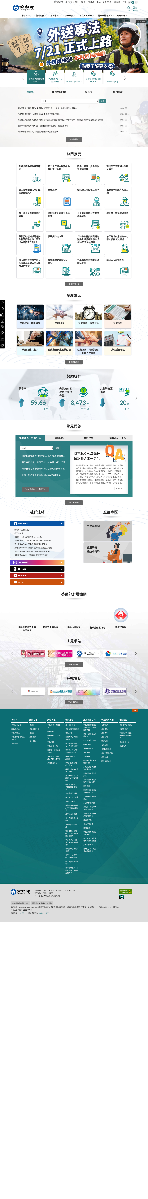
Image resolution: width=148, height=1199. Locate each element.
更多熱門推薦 (74, 284)
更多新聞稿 (74, 139)
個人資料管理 (88, 824)
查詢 (129, 10)
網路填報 (104, 757)
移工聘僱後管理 (71, 814)
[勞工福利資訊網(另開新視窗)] (33, 653)
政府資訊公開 (58, 2)
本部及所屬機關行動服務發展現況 (89, 781)
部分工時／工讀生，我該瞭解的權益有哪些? (71, 833)
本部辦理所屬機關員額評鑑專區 (89, 815)
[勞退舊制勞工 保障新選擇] (74, 45)
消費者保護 (124, 729)
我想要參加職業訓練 (71, 826)
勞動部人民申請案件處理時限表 (89, 850)
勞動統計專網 (104, 16)
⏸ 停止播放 (141, 21)
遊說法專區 (87, 820)
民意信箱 (108, 2)
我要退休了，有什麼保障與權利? (71, 751)
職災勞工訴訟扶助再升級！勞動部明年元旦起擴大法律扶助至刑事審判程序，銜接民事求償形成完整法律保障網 (60, 120)
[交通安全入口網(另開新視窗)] (33, 691)
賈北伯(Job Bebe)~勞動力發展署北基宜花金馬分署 (41, 548)
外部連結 (123, 746)
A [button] (132, 2)
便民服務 (69, 16)
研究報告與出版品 (89, 740)
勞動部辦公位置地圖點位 (17, 738)
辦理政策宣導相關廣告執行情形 (89, 791)
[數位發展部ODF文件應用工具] (88, 691)
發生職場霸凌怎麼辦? (71, 819)
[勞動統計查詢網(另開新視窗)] (115, 653)
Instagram (30, 562)
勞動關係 (59, 438)
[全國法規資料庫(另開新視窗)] (115, 691)
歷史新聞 (32, 741)
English (99, 2)
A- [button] (129, 2)
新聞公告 (40, 16)
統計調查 (104, 737)
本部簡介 (26, 16)
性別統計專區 (106, 749)
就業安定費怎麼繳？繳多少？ (71, 764)
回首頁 (83, 2)
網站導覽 (117, 2)
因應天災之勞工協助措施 (71, 738)
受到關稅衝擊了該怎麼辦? (71, 758)
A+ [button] (136, 2)
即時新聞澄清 (59, 92)
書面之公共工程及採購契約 (89, 762)
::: (10, 2)
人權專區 (86, 756)
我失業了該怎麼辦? (72, 797)
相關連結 (121, 16)
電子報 (28, 582)
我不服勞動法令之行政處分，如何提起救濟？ (71, 870)
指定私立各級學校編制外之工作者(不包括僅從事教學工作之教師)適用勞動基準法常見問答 (45, 456)
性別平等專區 (88, 748)
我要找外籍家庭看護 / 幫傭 (71, 771)
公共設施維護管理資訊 (89, 775)
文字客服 (135, 10)
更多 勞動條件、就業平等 (35, 489)
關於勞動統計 (106, 761)
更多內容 (119, 488)
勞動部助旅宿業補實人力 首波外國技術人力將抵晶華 (38, 132)
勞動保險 (88, 438)
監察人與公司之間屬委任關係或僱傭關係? (42, 475)
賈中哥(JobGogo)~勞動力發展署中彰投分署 (38, 544)
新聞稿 (30, 92)
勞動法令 (91, 2)
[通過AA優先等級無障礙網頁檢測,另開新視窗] (125, 892)
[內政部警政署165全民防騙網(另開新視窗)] (60, 691)
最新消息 (104, 725)
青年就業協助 (70, 801)
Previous (11, 398)
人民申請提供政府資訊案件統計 (89, 768)
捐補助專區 (87, 744)
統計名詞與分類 (107, 753)
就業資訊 (32, 737)
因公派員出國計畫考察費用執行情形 (89, 840)
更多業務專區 (74, 362)
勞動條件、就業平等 (30, 438)
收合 (135, 710)
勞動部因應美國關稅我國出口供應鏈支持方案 (89, 727)
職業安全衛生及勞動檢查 (53, 751)
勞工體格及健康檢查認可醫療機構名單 (126, 735)
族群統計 (104, 745)
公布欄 (88, 92)
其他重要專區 (52, 763)
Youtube (29, 576)
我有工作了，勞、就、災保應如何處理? (71, 842)
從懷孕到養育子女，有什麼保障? (71, 745)
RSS (76, 2)
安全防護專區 (88, 845)
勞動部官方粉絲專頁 (29, 530)
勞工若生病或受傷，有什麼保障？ (71, 856)
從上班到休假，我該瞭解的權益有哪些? (71, 778)
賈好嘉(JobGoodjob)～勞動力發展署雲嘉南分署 (40, 540)
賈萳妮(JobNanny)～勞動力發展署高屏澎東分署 (40, 551)
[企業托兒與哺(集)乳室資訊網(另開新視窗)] (60, 653)
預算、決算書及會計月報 (89, 735)
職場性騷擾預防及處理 (71, 850)
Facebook (30, 524)
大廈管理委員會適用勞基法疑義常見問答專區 (43, 469)
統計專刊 (104, 733)
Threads (29, 569)
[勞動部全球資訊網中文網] (23, 8)
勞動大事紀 (15, 733)
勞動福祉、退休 (118, 438)
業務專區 (54, 16)
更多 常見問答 (74, 502)
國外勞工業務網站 (126, 725)
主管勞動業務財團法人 (89, 798)
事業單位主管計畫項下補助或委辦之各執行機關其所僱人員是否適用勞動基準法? (45, 462)
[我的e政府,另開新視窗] (121, 897)
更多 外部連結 (74, 702)
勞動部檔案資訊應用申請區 (89, 833)
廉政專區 (86, 752)
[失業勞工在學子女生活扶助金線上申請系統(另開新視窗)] (88, 653)
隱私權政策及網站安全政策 (42, 903)
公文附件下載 (124, 742)
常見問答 (69, 2)
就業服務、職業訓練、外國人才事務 (53, 758)
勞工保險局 (26, 533)
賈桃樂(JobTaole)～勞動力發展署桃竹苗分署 (38, 555)
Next (136, 398)
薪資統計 (104, 741)
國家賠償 (86, 828)
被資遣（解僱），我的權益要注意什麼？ (71, 787)
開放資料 (86, 786)
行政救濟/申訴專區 (72, 729)
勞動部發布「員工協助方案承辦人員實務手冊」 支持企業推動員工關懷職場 (47, 108)
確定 (102, 101)
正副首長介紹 (16, 725)
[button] (23, 78)
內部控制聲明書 (89, 803)
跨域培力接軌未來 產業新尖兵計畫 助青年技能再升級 (39, 114)
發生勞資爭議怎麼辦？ (71, 863)
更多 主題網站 (74, 664)
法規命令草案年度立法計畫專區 (89, 808)
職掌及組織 (15, 729)
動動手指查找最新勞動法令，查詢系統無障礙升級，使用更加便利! (43, 126)
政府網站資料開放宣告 (20, 903)
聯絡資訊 (14, 743)
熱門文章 (118, 92)
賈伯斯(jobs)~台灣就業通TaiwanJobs (35, 537)
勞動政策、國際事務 (53, 726)
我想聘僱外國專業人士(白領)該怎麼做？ (71, 808)
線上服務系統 (70, 725)
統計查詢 (104, 729)
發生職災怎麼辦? (71, 793)
